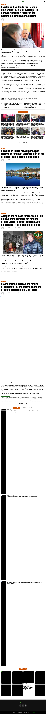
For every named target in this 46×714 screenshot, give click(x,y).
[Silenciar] (40, 70)
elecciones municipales (6, 99)
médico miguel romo (16, 99)
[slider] (42, 70)
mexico (22, 99)
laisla (7, 20)
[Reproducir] (2, 70)
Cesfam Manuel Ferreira (23, 98)
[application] (23, 70)
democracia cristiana (33, 98)
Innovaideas (33, 712)
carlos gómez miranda (12, 98)
